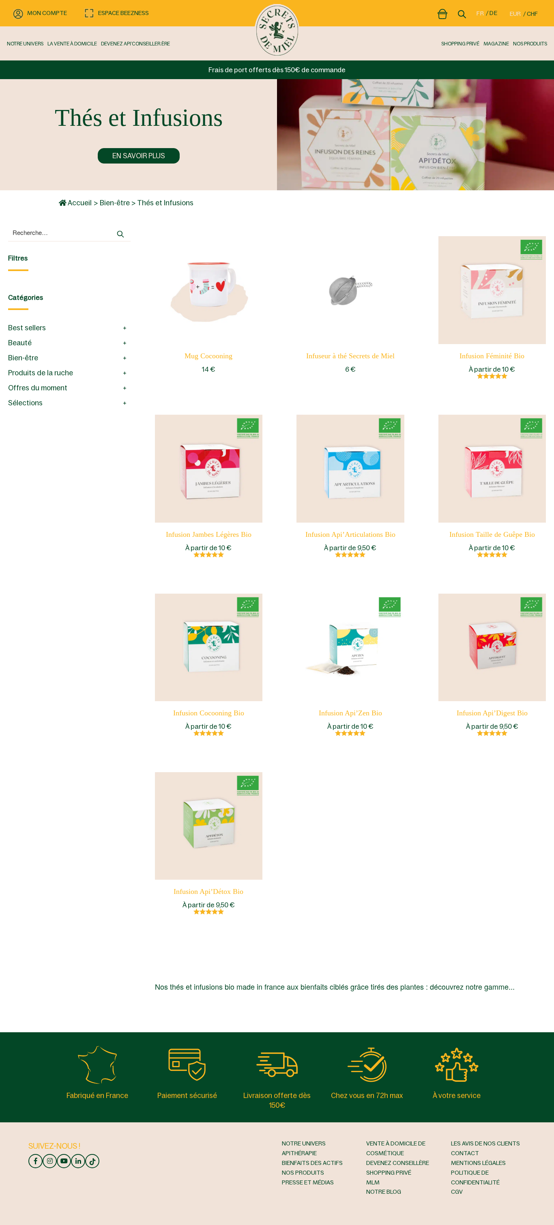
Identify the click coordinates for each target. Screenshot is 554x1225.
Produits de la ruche (40, 373)
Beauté (20, 343)
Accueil (79, 203)
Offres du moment (37, 388)
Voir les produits (492, 289)
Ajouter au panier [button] (208, 289)
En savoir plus (138, 156)
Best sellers (27, 328)
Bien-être (115, 203)
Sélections (25, 403)
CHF (532, 14)
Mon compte (47, 13)
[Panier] (442, 13)
